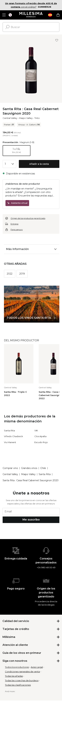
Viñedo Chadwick (13, 436)
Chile (43, 468)
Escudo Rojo (41, 442)
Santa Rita (9, 430)
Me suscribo (31, 519)
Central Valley (10, 118)
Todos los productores (17, 667)
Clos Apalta (40, 436)
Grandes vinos (29, 468)
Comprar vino (10, 468)
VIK (36, 430)
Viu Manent (10, 442)
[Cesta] (58, 15)
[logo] (31, 15)
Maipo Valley (26, 118)
